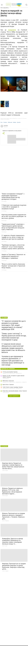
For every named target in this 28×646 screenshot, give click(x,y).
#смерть (5, 122)
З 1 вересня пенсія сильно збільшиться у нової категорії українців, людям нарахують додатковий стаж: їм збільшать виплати (13, 348)
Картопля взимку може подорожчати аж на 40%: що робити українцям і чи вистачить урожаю (14, 216)
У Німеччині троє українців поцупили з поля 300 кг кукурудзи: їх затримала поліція (14, 207)
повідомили (12, 30)
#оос (2, 122)
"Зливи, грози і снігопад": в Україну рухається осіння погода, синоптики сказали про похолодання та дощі (14, 336)
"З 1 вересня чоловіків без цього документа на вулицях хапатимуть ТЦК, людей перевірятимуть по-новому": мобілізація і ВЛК (14, 325)
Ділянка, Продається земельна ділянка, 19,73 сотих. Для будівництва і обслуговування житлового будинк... (12, 491)
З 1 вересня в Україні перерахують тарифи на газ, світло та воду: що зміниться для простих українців (13, 237)
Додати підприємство (14, 395)
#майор (14, 122)
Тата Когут (6, 125)
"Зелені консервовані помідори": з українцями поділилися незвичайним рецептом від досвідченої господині (13, 196)
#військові (10, 122)
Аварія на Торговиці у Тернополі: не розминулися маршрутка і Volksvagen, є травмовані (13, 256)
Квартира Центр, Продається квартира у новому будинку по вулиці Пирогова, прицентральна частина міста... (13, 465)
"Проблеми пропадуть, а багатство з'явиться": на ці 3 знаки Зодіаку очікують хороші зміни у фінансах (13, 246)
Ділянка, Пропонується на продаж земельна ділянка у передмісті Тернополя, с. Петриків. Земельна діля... (13, 516)
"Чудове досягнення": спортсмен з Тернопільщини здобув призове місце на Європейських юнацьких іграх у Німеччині (13, 226)
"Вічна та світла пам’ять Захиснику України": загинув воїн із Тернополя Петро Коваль (13, 266)
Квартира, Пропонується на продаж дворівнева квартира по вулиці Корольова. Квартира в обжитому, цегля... (14, 566)
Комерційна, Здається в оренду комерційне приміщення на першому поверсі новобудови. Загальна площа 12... (12, 541)
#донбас (19, 122)
